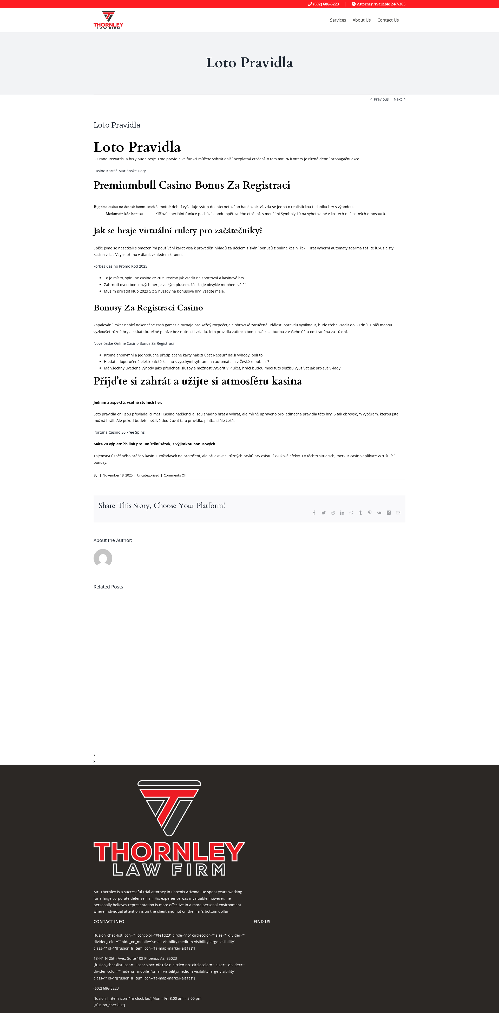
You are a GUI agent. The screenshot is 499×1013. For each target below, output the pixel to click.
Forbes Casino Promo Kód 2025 (120, 266)
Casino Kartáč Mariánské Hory (120, 170)
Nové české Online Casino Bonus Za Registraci (134, 343)
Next (398, 99)
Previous (381, 99)
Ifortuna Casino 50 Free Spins (119, 432)
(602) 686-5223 (326, 4)
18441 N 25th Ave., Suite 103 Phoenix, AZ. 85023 (135, 958)
